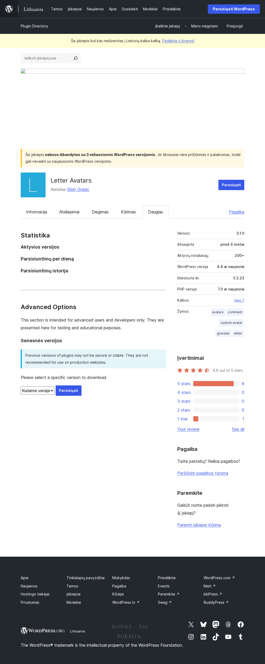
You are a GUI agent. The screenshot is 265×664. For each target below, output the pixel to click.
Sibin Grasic (78, 189)
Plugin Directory (34, 26)
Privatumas (30, 602)
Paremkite (169, 594)
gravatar (223, 333)
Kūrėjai (118, 594)
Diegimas (100, 211)
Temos (72, 586)
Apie (24, 578)
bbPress (213, 594)
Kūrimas (128, 211)
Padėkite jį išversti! (178, 41)
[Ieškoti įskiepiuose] (75, 58)
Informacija (36, 211)
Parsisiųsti (231, 185)
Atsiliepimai (69, 211)
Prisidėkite (167, 578)
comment (235, 312)
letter (238, 333)
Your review (188, 429)
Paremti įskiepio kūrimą (199, 524)
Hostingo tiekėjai (35, 594)
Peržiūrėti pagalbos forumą (202, 473)
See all (238, 429)
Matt (210, 586)
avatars (218, 312)
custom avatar (231, 323)
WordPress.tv (126, 602)
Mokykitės (121, 578)
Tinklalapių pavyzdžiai (86, 578)
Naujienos (29, 586)
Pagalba (236, 211)
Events (164, 586)
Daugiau (155, 211)
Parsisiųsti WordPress (234, 9)
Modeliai (74, 602)
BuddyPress (216, 602)
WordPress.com (219, 578)
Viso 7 (239, 300)
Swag (165, 602)
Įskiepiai (73, 594)
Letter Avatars (71, 180)
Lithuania (77, 631)
